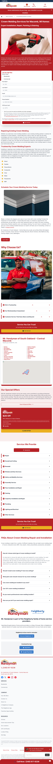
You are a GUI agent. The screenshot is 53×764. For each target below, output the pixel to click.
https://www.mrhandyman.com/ (12, 116)
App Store (27, 647)
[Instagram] (12, 677)
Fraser (5, 355)
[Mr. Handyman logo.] (18, 612)
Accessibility (23, 750)
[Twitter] (5, 677)
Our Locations (4, 725)
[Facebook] (2, 677)
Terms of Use (6, 750)
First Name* (5, 81)
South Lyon (30, 352)
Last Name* (5, 87)
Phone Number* (5, 99)
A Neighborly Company (7, 705)
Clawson (6, 351)
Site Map (3, 735)
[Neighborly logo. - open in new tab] (4, 1)
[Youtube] (9, 677)
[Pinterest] (15, 677)
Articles (3, 719)
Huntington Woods (8, 358)
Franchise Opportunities (7, 711)
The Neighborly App (6, 708)
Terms (6, 119)
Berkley (5, 346)
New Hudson (31, 348)
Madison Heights (32, 346)
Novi (29, 349)
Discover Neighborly (25, 636)
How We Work (4, 695)
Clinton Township (8, 352)
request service (10, 227)
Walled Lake (30, 355)
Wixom (29, 358)
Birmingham (7, 348)
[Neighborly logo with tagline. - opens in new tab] (38, 612)
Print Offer (6, 426)
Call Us (34, 6)
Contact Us (4, 698)
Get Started (27, 6)
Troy (29, 353)
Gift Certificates (5, 728)
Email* (3, 93)
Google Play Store (27, 652)
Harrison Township (8, 356)
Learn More (5, 239)
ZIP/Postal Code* (6, 105)
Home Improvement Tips (7, 722)
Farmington (6, 353)
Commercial (7, 79)
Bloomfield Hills (7, 349)
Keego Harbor (7, 359)
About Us (3, 702)
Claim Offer (26, 430)
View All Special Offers (25, 404)
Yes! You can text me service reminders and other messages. (17, 111)
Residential (7, 76)
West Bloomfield (31, 356)
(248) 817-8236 (9, 668)
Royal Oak (30, 351)
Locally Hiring (4, 732)
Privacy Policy (11, 119)
